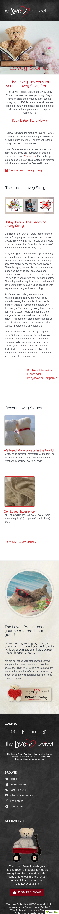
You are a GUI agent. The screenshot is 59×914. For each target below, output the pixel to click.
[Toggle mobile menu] (55, 4)
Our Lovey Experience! (19, 511)
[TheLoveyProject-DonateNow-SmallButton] (29, 683)
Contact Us (30, 156)
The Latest (16, 800)
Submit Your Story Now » (29, 120)
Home (13, 778)
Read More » (11, 466)
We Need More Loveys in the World (29, 450)
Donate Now (29, 892)
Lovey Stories (17, 784)
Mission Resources (21, 795)
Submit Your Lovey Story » (26, 170)
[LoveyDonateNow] (29, 570)
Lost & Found (17, 790)
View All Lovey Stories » (22, 542)
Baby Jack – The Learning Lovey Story (25, 224)
